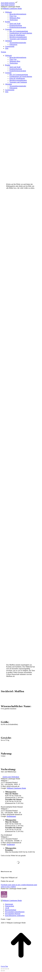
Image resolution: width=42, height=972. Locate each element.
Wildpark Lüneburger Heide (16, 788)
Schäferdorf (11, 844)
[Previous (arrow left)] (2, 970)
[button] (14, 912)
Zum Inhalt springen (8, 3)
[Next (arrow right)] (4, 970)
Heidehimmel (11, 816)
